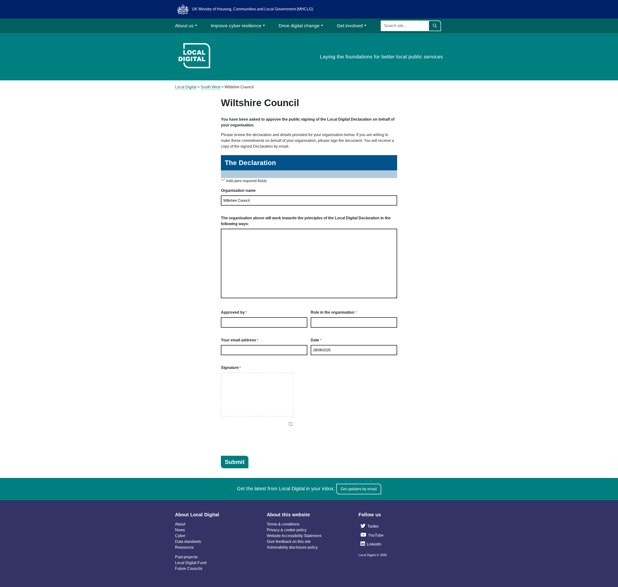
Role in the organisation (333, 312)
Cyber (180, 536)
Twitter (373, 526)
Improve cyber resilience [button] (236, 25)
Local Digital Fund (190, 563)
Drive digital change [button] (299, 25)
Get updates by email (359, 489)
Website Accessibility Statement (294, 536)
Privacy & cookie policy (287, 530)
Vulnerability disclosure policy (292, 547)
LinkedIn (374, 544)
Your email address (239, 340)
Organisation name (238, 190)
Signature (231, 368)
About (180, 524)
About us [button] (184, 25)
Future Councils (188, 568)
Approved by (234, 312)
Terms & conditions (283, 524)
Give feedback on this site (289, 541)
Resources (184, 547)
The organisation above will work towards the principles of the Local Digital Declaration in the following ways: (306, 221)
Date (316, 340)
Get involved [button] (350, 25)
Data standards (188, 541)
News (180, 530)
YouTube (376, 535)
